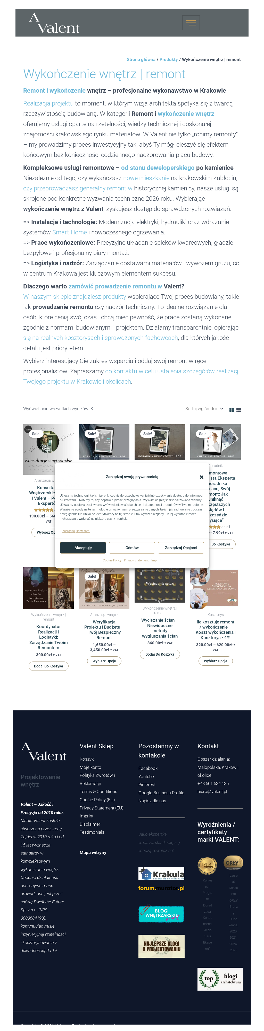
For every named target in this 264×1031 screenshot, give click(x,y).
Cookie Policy (112, 560)
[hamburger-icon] (191, 22)
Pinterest (146, 784)
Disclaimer (90, 824)
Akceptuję (83, 547)
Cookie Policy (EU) (97, 799)
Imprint (156, 560)
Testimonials (92, 832)
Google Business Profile (161, 792)
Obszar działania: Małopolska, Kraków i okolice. (217, 767)
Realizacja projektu (48, 103)
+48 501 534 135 (213, 783)
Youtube (146, 776)
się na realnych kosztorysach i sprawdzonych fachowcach (100, 337)
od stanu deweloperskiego (158, 167)
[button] (201, 477)
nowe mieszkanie (146, 178)
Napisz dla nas (152, 800)
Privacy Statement (136, 560)
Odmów (132, 547)
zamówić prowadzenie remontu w (115, 286)
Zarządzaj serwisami (76, 531)
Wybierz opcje (48, 532)
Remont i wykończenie (54, 90)
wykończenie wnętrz (186, 113)
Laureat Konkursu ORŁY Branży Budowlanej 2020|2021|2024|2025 (233, 913)
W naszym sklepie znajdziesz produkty (74, 296)
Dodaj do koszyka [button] (215, 544)
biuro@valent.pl (212, 791)
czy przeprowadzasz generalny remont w (78, 188)
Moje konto (90, 767)
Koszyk (87, 759)
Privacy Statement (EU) (101, 807)
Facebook (148, 768)
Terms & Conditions (98, 791)
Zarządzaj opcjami (181, 547)
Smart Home (69, 232)
